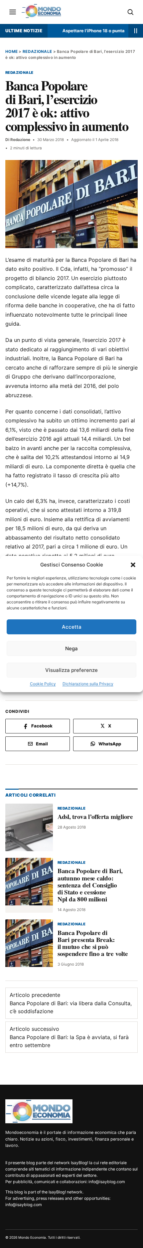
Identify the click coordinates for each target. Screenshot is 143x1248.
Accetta (71, 627)
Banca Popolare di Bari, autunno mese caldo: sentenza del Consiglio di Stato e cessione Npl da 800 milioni (90, 884)
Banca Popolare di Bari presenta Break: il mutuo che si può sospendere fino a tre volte (93, 943)
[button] (133, 564)
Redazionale (37, 51)
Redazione (20, 139)
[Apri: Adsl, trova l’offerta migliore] (29, 827)
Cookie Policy (43, 683)
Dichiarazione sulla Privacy (88, 683)
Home (11, 51)
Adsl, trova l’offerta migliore (95, 816)
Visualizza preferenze (71, 670)
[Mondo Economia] (38, 1111)
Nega (71, 648)
